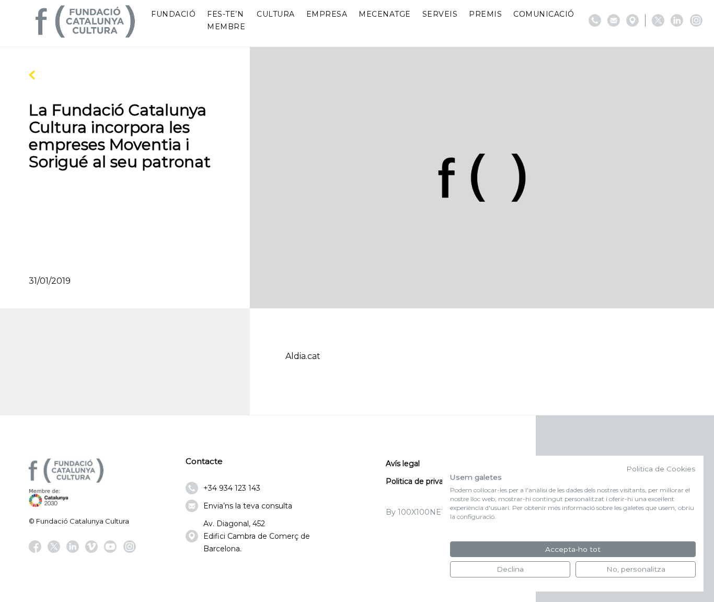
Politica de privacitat (422, 481)
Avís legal (403, 463)
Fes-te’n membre (226, 20)
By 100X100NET (415, 512)
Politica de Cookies (661, 469)
